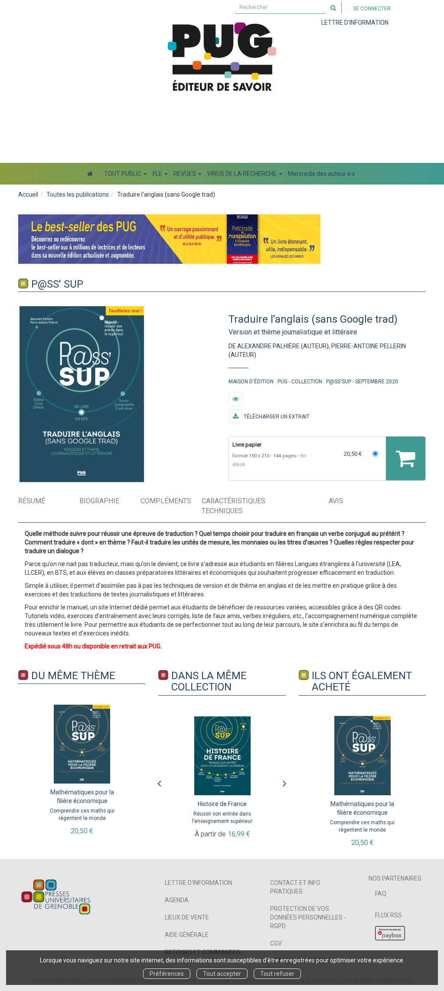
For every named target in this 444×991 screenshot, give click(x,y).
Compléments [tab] (165, 501)
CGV (276, 943)
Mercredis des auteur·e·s (321, 173)
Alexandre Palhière (268, 346)
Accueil (28, 194)
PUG (282, 382)
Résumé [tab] (31, 501)
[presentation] (159, 781)
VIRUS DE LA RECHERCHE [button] (242, 173)
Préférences (167, 973)
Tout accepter (222, 973)
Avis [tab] (336, 501)
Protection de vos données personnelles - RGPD (308, 917)
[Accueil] (90, 173)
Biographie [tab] (99, 501)
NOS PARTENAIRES (395, 878)
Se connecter (372, 9)
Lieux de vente (187, 917)
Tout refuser (277, 973)
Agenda (177, 900)
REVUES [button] (185, 173)
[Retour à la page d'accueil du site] (222, 57)
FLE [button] (158, 173)
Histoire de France (222, 803)
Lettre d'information (198, 882)
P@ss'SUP (338, 382)
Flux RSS (388, 915)
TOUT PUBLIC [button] (123, 173)
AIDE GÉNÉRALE (187, 934)
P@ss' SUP (57, 284)
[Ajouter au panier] (405, 459)
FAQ (380, 893)
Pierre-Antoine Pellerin (368, 346)
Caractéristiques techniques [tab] (233, 506)
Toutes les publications (77, 194)
